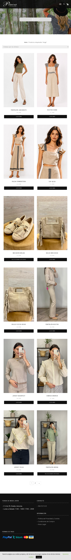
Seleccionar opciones (19, 259)
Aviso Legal (42, 524)
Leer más (19, 116)
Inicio (25, 42)
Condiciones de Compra (46, 521)
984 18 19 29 (42, 506)
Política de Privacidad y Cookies (49, 519)
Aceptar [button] (39, 557)
